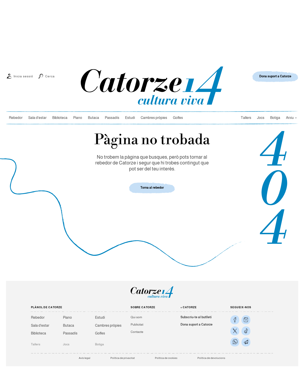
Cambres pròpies (154, 118)
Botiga (275, 118)
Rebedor (15, 118)
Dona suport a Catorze (196, 324)
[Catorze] (152, 297)
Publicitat (137, 324)
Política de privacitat (122, 358)
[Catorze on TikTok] (245, 330)
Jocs (260, 118)
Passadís (112, 118)
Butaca (93, 118)
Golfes (178, 118)
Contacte (137, 332)
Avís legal (84, 358)
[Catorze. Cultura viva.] (234, 319)
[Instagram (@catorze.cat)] (245, 319)
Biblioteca (59, 118)
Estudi (130, 118)
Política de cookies (166, 358)
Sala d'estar (37, 118)
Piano (77, 118)
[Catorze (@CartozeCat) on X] (234, 330)
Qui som (136, 317)
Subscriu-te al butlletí (196, 317)
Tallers (246, 118)
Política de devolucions (211, 358)
